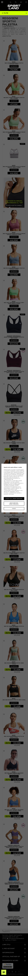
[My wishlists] (21, 2)
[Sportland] (13, 6)
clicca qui (11, 494)
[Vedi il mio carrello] (26, 2)
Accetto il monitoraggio (14, 498)
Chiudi (14, 508)
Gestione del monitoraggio (14, 503)
